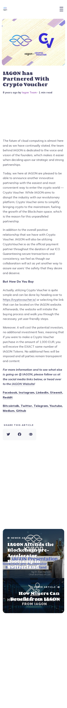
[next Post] (33, 553)
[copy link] (30, 434)
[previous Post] (33, 595)
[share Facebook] (19, 434)
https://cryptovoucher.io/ (19, 300)
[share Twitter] (8, 434)
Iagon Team (29, 92)
